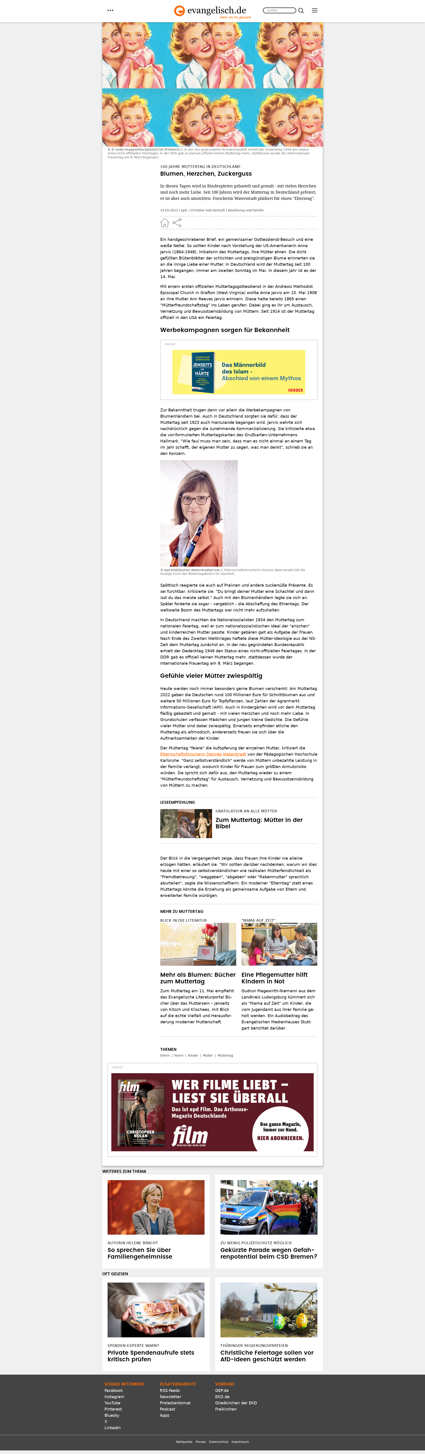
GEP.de (222, 1390)
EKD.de (222, 1396)
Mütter (208, 1055)
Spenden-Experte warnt (133, 1346)
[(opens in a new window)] (238, 372)
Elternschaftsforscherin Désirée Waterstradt (203, 754)
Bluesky (112, 1415)
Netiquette (184, 1442)
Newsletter (170, 1396)
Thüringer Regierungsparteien (254, 1346)
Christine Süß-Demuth (208, 210)
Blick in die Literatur (183, 920)
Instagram (114, 1396)
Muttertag (225, 1055)
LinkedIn (112, 1427)
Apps (164, 1415)
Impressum (240, 1442)
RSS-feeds (170, 1390)
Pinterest (113, 1409)
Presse (201, 1442)
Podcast (167, 1409)
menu (110, 10)
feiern (179, 1055)
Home (164, 222)
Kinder (193, 1055)
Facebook (113, 1390)
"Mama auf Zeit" (258, 920)
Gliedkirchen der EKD (236, 1403)
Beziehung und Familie (246, 210)
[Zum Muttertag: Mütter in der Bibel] (186, 823)
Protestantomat (175, 1403)
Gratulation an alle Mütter (246, 811)
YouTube (112, 1403)
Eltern (165, 1055)
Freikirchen (226, 1409)
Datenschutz (218, 1442)
